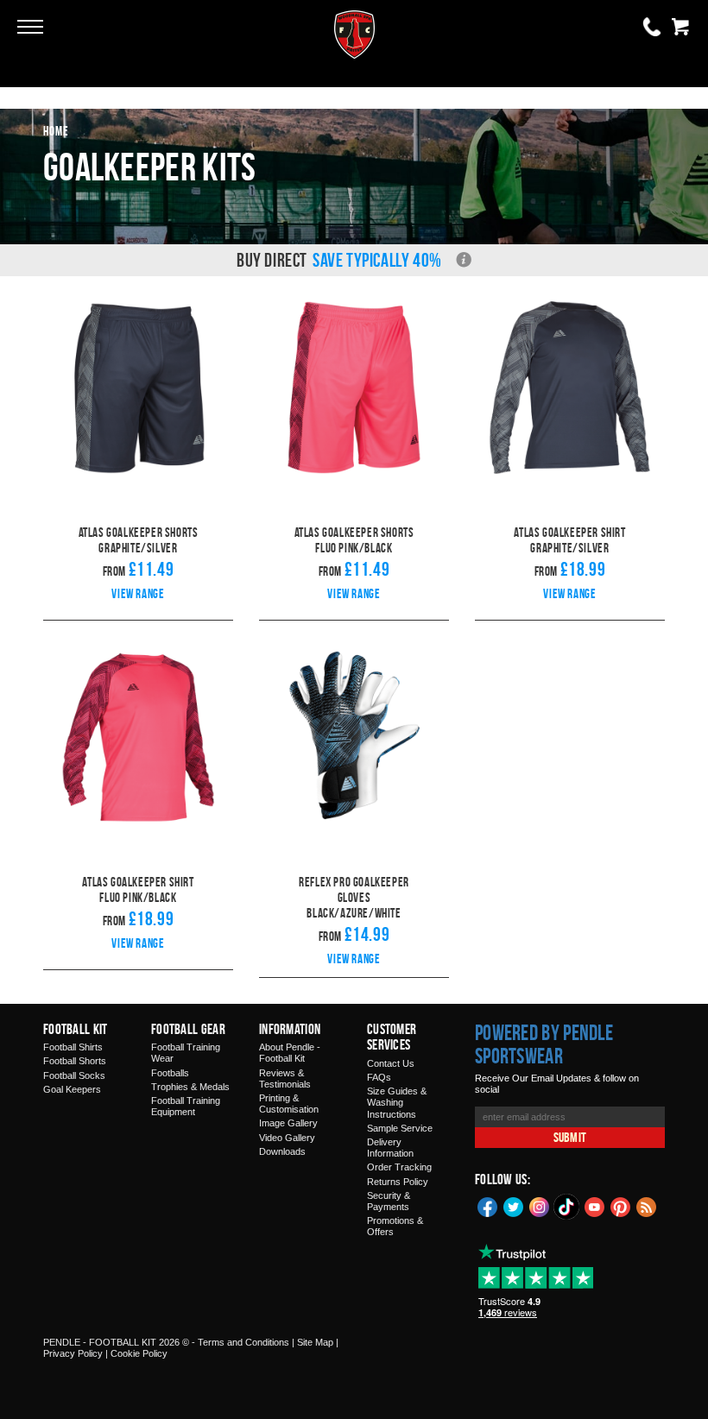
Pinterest (621, 1206)
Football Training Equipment (185, 1106)
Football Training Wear (185, 1052)
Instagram (540, 1206)
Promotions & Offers (395, 1226)
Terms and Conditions (243, 1342)
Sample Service (400, 1128)
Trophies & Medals (190, 1087)
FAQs (379, 1077)
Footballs (170, 1073)
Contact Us (390, 1063)
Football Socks (74, 1075)
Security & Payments (388, 1201)
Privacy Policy (73, 1353)
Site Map (315, 1342)
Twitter (514, 1206)
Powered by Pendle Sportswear (544, 1044)
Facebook (488, 1206)
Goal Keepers (72, 1089)
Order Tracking (399, 1167)
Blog (647, 1206)
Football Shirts (73, 1047)
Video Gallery (287, 1137)
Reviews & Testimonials (285, 1078)
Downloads (282, 1151)
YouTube (595, 1206)
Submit (569, 1137)
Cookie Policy (139, 1353)
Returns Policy (397, 1181)
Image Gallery (288, 1123)
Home (56, 130)
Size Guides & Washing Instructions (397, 1102)
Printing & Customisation (289, 1103)
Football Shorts (74, 1061)
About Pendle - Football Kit (289, 1052)
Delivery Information (390, 1147)
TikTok (567, 1207)
